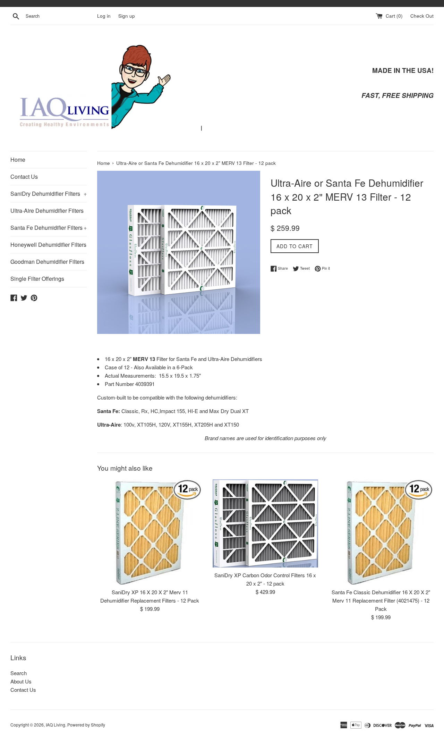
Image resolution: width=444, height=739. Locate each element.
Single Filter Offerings (37, 279)
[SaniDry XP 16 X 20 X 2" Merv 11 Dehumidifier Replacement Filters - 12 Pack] (149, 532)
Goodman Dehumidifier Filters (47, 262)
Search (18, 673)
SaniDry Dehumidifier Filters (48, 194)
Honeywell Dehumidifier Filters (48, 245)
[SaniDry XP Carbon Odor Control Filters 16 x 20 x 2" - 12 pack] (265, 523)
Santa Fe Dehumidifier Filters (48, 228)
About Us (21, 681)
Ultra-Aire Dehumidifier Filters (47, 211)
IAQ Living (55, 725)
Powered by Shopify (86, 725)
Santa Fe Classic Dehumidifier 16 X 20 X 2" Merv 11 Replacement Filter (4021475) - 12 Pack (381, 600)
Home (17, 159)
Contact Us (24, 176)
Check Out (422, 15)
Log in (104, 15)
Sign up (126, 15)
